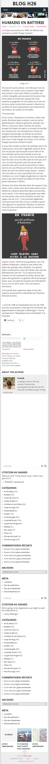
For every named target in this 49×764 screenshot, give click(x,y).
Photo (6, 533)
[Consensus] (11, 342)
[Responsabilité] (32, 342)
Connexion (8, 582)
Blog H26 (24, 4)
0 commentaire (41, 26)
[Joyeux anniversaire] (9, 735)
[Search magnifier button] (45, 466)
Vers (28, 759)
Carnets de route (26, 761)
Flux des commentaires (12, 588)
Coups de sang (9, 507)
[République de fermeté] (12, 359)
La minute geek (9, 517)
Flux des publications (11, 585)
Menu (5, 10)
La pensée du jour (10, 520)
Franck (4, 26)
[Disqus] (24, 430)
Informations (16, 759)
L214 (4, 30)
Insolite (6, 514)
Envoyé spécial (9, 511)
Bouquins (7, 495)
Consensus (6, 349)
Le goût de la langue (11, 523)
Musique (7, 527)
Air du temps (8, 491)
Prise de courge (28, 26)
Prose (36, 759)
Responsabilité (28, 349)
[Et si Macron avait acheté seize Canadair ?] (24, 735)
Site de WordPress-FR (12, 592)
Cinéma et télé (9, 501)
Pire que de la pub (10, 536)
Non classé (8, 530)
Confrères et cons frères (12, 504)
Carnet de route (9, 498)
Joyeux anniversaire (22, 549)
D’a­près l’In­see (8, 262)
